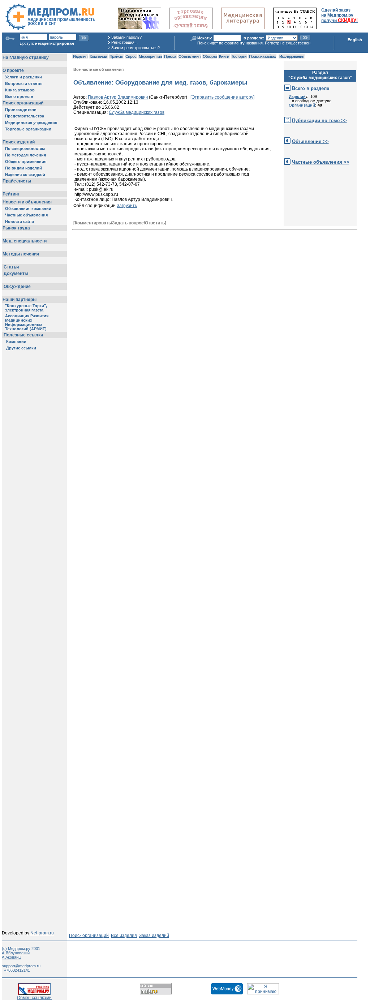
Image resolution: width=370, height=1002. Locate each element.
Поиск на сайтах (262, 56)
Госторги (239, 56)
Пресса (170, 56)
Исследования (292, 56)
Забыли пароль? (126, 37)
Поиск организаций (89, 935)
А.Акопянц (11, 957)
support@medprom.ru (21, 966)
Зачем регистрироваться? (135, 48)
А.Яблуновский (16, 953)
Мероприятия (150, 56)
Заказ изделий (154, 935)
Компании (98, 56)
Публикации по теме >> (319, 120)
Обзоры (209, 56)
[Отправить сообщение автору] (222, 97)
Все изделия (124, 935)
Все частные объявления (98, 69)
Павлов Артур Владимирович (118, 97)
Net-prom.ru (42, 933)
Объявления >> (310, 141)
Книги (224, 56)
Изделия (80, 56)
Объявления (189, 56)
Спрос (131, 56)
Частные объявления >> (320, 162)
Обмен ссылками (34, 997)
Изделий (297, 96)
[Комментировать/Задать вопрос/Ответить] (119, 222)
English (355, 40)
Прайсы (116, 56)
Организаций (302, 105)
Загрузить (127, 205)
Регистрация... (124, 42)
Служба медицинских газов (136, 112)
